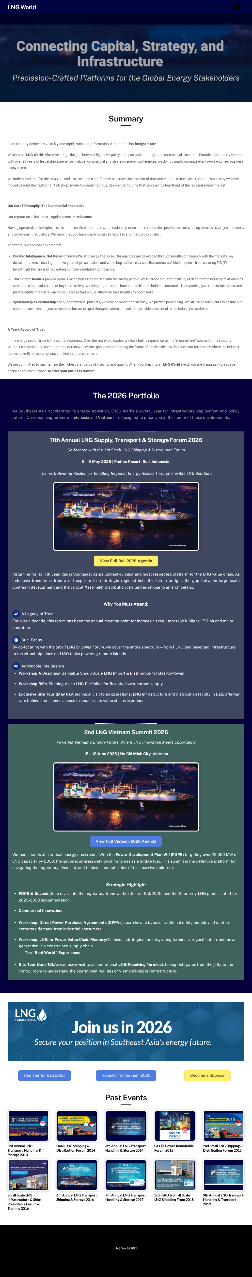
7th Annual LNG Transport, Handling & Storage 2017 (125, 1197)
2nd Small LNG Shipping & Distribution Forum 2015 (223, 1148)
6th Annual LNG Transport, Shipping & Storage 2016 (76, 1197)
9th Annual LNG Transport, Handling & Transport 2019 (223, 1199)
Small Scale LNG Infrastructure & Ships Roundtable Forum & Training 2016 (24, 1201)
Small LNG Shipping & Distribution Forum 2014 (75, 1148)
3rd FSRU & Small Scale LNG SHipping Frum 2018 (174, 1197)
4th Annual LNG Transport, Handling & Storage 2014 (125, 1148)
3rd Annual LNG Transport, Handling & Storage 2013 (24, 1150)
